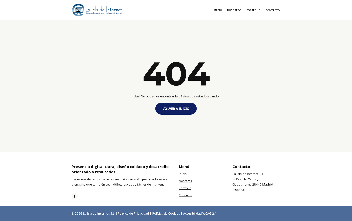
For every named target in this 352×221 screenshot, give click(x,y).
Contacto (273, 10)
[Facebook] (75, 196)
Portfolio (253, 10)
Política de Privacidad (133, 213)
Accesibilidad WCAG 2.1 (200, 213)
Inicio (218, 10)
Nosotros (234, 10)
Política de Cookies (166, 213)
